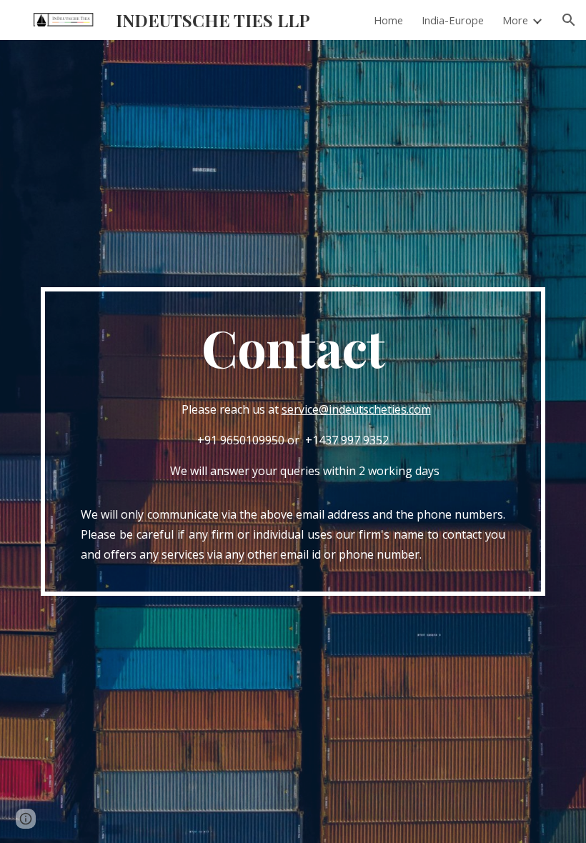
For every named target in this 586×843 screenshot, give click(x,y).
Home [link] (388, 20)
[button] (569, 20)
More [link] (515, 20)
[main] (293, 441)
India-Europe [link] (453, 20)
